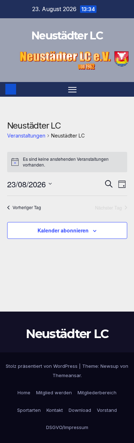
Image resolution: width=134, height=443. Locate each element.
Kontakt (54, 410)
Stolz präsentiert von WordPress (42, 366)
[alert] (67, 162)
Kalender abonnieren (63, 230)
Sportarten (29, 410)
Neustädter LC (67, 35)
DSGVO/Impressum (67, 427)
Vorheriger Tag (27, 207)
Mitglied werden (54, 392)
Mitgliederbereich (97, 392)
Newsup (109, 366)
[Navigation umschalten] (72, 90)
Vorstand (107, 410)
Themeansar (67, 375)
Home (24, 392)
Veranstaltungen (26, 136)
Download (80, 410)
